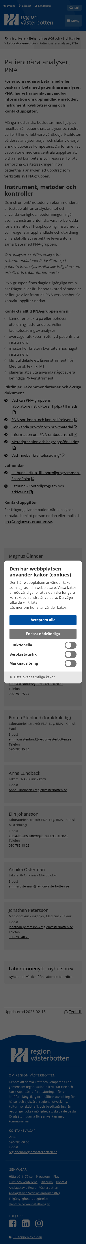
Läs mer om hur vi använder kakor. (38, 607)
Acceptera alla (43, 619)
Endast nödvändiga (43, 633)
